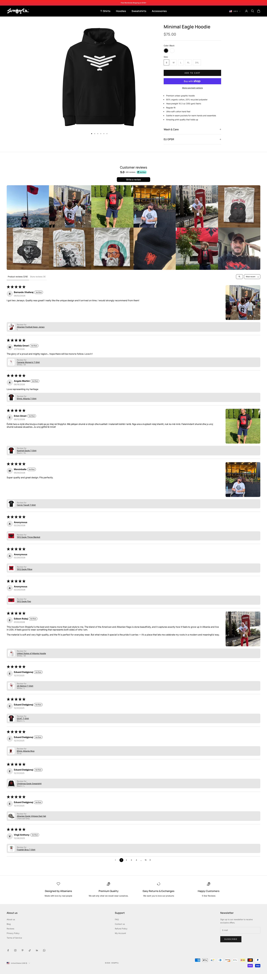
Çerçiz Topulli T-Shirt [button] (26, 505)
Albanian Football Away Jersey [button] (31, 327)
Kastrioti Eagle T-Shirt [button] (26, 450)
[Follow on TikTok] (29, 950)
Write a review (133, 179)
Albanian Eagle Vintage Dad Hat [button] (31, 816)
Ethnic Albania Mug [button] (25, 751)
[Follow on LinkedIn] (37, 950)
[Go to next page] (151, 860)
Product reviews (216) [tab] (18, 276)
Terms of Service (14, 938)
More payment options (192, 88)
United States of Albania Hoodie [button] (31, 653)
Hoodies (121, 11)
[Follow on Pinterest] (22, 950)
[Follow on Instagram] (15, 950)
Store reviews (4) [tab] (38, 276)
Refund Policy (121, 928)
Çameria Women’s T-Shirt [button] (28, 362)
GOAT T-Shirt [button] (23, 718)
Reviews (10, 928)
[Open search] (239, 276)
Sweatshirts (139, 11)
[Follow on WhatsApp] (44, 950)
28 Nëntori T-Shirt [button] (25, 686)
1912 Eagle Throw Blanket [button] (28, 537)
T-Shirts (105, 11)
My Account (120, 933)
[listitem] (28, 206)
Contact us (120, 924)
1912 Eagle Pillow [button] (24, 569)
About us (11, 919)
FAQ (117, 919)
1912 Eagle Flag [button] (24, 601)
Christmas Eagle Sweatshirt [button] (29, 783)
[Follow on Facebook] (8, 950)
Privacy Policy (13, 933)
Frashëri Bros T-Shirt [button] (26, 849)
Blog (9, 924)
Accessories (159, 11)
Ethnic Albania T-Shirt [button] (26, 398)
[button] (243, 302)
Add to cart (192, 73)
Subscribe (230, 939)
